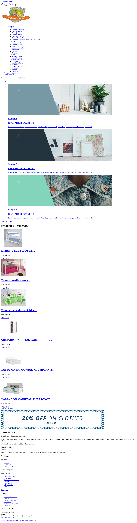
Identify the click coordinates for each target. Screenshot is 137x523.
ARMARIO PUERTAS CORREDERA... (26, 339)
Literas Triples (16, 46)
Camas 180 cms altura (18, 38)
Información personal (10, 497)
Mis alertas (7, 505)
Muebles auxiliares (15, 59)
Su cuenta (4, 490)
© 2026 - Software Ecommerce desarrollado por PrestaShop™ (19, 520)
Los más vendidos (9, 466)
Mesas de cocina (17, 58)
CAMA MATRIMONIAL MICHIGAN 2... (27, 369)
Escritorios (15, 64)
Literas (11, 41)
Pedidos (6, 498)
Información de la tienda (8, 517)
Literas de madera (17, 43)
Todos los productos (7, 408)
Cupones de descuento (11, 503)
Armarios (14, 69)
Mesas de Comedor (17, 56)
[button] (4, 221)
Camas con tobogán (18, 36)
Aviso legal (7, 478)
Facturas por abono (10, 500)
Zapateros (15, 61)
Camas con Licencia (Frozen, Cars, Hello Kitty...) (26, 39)
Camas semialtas (17, 34)
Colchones (15, 51)
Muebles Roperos (15, 66)
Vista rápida (5, 258)
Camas (11, 28)
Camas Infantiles (17, 31)
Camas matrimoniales (18, 29)
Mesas (11, 54)
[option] (70, 106)
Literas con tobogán (18, 48)
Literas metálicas (17, 44)
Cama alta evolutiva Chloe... (19, 310)
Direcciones (7, 502)
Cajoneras (15, 71)
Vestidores (15, 68)
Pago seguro (8, 483)
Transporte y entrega (10, 476)
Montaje (6, 481)
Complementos (14, 49)
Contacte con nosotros (7, 1)
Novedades (7, 464)
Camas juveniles (17, 33)
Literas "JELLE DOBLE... (18, 250)
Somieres (14, 53)
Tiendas (6, 486)
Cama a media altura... (15, 280)
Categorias (9, 26)
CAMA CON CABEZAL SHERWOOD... (27, 399)
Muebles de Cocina (17, 63)
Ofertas (6, 463)
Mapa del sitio (8, 485)
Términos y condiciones (11, 73)
